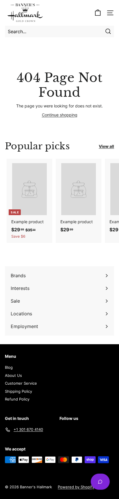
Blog (9, 367)
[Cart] (98, 12)
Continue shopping (59, 114)
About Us (13, 375)
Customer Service (21, 383)
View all (106, 146)
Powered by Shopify (76, 487)
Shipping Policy (18, 391)
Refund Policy (17, 399)
